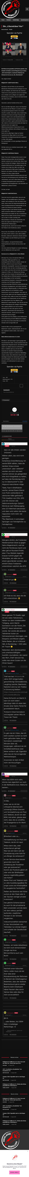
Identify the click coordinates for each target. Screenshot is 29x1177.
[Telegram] (14, 63)
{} (18, 430)
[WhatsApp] (11, 63)
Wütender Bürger (15, 673)
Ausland (5, 1065)
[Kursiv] (5, 431)
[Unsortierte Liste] (12, 431)
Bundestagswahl (6, 379)
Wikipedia (18, 676)
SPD (7, 381)
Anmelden (24, 421)
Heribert (13, 576)
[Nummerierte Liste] (10, 431)
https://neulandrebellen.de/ (8, 392)
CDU (11, 379)
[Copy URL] (17, 63)
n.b (11, 797)
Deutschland (4, 29)
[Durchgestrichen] (8, 431)
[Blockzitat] (13, 431)
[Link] (17, 431)
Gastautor (6, 390)
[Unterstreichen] (6, 431)
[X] (7, 63)
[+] (21, 430)
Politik (10, 29)
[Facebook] (4, 63)
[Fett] (3, 431)
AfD (7, 377)
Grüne (4, 381)
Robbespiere (14, 942)
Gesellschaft (6, 1087)
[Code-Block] (15, 431)
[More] (21, 385)
